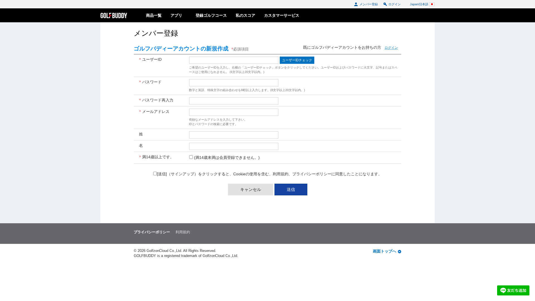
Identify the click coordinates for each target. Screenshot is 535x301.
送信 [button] (291, 189)
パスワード (150, 81)
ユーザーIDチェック (297, 60)
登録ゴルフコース (211, 15)
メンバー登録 (368, 4)
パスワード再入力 (156, 100)
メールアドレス (154, 111)
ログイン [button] (391, 48)
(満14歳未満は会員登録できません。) (227, 157)
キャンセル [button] (250, 189)
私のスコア (245, 15)
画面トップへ (384, 251)
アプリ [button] (179, 15)
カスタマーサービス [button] (281, 15)
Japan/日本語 (419, 4)
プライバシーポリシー (311, 174)
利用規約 (280, 174)
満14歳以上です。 (156, 156)
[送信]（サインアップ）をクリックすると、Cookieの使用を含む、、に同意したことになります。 (269, 174)
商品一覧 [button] (154, 15)
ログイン (394, 4)
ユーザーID (150, 59)
